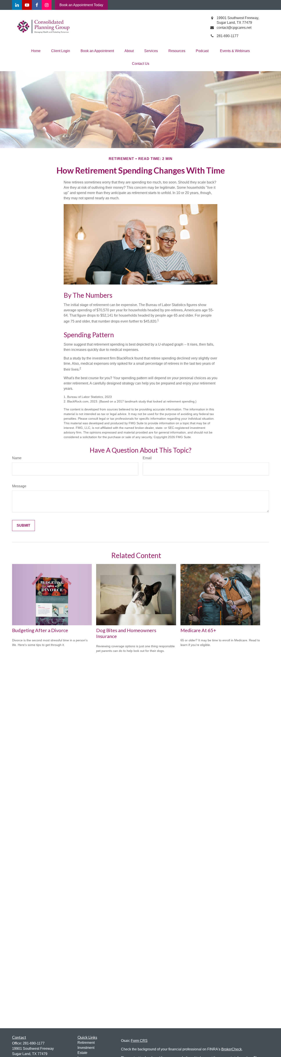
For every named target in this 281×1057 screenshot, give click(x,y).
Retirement (86, 1042)
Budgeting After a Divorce (40, 630)
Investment (85, 1048)
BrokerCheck (231, 1049)
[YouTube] (27, 5)
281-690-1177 (34, 1043)
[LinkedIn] (17, 5)
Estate (82, 1053)
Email (147, 458)
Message (19, 486)
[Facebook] (37, 5)
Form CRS (139, 1040)
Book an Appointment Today (81, 5)
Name (17, 458)
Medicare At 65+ (198, 630)
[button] (36, 51)
